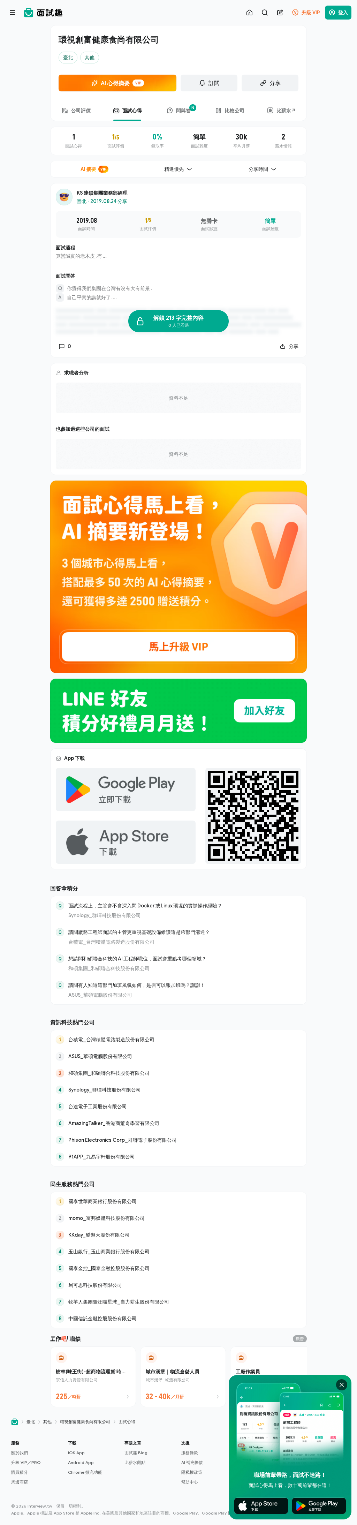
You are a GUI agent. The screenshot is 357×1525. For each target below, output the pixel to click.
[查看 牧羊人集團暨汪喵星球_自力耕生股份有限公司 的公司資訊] (178, 1301)
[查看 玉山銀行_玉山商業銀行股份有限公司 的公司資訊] (178, 1251)
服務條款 (189, 1452)
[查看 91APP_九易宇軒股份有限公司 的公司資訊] (178, 1156)
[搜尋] (265, 13)
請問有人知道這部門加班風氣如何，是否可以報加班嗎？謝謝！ (136, 985)
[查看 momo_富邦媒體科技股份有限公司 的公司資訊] (178, 1218)
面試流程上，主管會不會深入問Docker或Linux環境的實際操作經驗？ (145, 905)
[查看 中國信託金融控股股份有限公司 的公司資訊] (178, 1318)
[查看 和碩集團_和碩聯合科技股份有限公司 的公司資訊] (178, 1073)
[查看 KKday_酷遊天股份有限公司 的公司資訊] (178, 1234)
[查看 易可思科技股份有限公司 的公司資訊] (178, 1285)
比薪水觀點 (134, 1462)
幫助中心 (189, 1482)
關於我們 (19, 1452)
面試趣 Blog (135, 1452)
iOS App (76, 1452)
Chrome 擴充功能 (85, 1472)
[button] (36, 1462)
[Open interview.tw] (14, 1422)
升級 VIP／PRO (26, 1462)
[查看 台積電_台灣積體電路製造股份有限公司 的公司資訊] (178, 1039)
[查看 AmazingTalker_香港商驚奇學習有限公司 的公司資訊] (178, 1123)
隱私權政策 (191, 1472)
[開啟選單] (13, 13)
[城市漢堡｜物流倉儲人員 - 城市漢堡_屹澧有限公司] (183, 1376)
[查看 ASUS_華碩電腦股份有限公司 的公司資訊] (178, 1056)
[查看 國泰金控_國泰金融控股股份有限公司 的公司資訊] (178, 1268)
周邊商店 (19, 1482)
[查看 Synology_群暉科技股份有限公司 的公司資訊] (178, 1089)
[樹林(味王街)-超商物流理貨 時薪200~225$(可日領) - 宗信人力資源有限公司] (93, 1376)
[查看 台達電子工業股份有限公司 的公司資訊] (178, 1106)
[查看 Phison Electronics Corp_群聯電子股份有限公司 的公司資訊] (178, 1140)
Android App (81, 1462)
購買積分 (19, 1472)
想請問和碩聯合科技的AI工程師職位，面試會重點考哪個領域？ (137, 958)
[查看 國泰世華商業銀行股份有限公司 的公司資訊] (178, 1201)
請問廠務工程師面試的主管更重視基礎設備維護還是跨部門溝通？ (139, 932)
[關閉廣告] (341, 1384)
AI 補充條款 (192, 1462)
